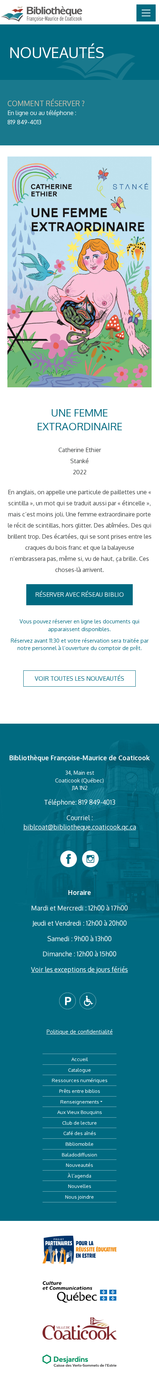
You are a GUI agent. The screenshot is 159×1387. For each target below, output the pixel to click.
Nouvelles (79, 1186)
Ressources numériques (80, 1080)
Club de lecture (79, 1123)
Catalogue (79, 1070)
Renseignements (79, 1101)
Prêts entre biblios (79, 1091)
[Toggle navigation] (146, 12)
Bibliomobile (79, 1144)
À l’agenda (79, 1175)
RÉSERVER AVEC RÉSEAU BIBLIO (79, 594)
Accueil (79, 1059)
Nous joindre (79, 1197)
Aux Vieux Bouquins (79, 1112)
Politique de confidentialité (80, 1031)
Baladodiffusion (79, 1154)
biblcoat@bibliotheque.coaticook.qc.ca (79, 827)
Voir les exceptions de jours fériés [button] (79, 969)
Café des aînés (79, 1133)
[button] (69, 1000)
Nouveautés (79, 1165)
